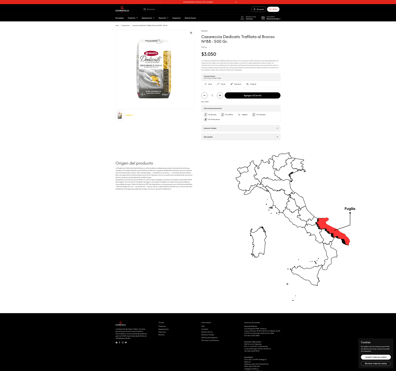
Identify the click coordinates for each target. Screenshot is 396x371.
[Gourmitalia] (122, 9)
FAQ (202, 326)
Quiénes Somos (207, 332)
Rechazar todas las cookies (376, 363)
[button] (273, 9)
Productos (162, 326)
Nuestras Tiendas (207, 335)
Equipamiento (163, 329)
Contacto (204, 329)
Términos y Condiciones (210, 340)
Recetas (161, 335)
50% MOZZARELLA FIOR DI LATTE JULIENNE (198, 2)
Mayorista (162, 332)
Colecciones (126, 25)
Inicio (117, 25)
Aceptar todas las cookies (376, 357)
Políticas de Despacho (209, 338)
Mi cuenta (260, 9)
